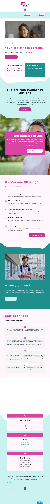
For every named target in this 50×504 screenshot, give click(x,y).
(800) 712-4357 (22, 426)
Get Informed (24, 109)
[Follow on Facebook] (25, 488)
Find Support (10, 298)
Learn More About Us (34, 151)
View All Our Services (36, 235)
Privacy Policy (42, 498)
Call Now (42, 14)
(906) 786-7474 (22, 423)
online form (11, 482)
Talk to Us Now (11, 57)
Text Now (28, 14)
